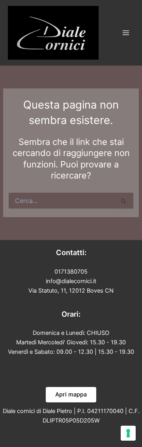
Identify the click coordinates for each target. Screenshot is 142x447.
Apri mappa (71, 394)
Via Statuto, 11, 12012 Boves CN (71, 290)
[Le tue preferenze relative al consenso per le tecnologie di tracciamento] (128, 433)
